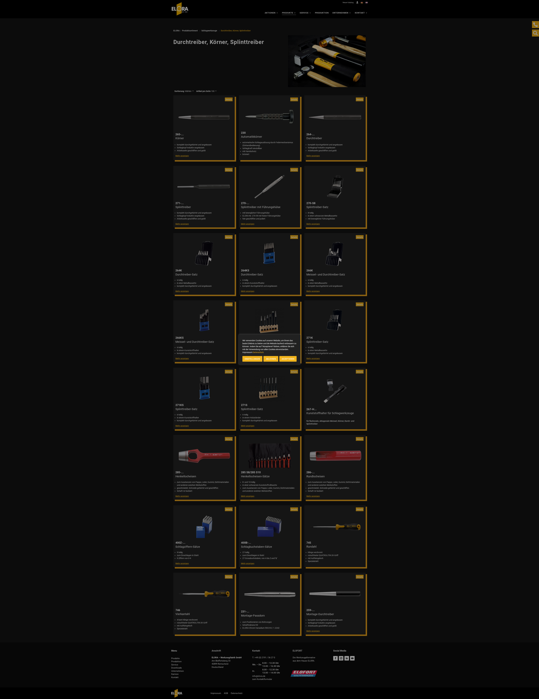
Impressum (247, 352)
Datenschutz (258, 352)
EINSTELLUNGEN (252, 359)
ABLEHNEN (271, 359)
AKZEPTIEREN (288, 359)
